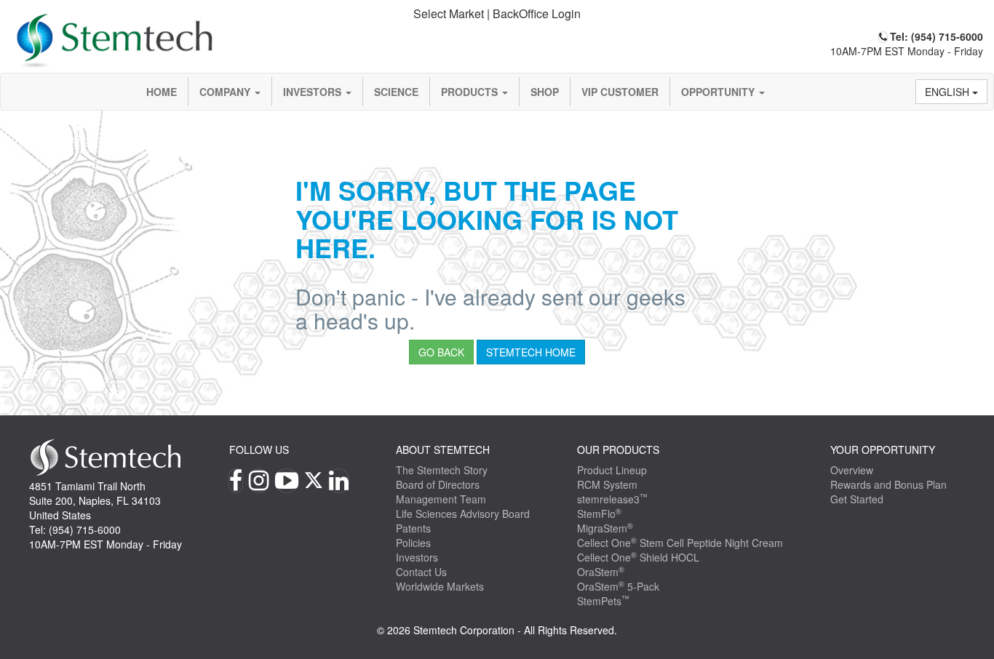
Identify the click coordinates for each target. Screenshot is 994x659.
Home (161, 91)
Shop (544, 91)
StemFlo (599, 513)
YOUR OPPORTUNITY (882, 449)
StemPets (603, 601)
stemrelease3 (612, 499)
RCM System (607, 484)
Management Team (441, 499)
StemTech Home (531, 352)
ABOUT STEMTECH (443, 449)
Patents (413, 528)
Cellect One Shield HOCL (638, 557)
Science (396, 91)
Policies (413, 542)
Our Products (618, 449)
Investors (313, 91)
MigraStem (605, 528)
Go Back (441, 352)
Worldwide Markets (440, 586)
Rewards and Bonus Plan (888, 484)
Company (226, 91)
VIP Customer (620, 91)
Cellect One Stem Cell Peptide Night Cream (680, 542)
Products (471, 91)
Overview (851, 470)
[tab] (497, 14)
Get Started (856, 499)
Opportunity (719, 91)
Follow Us (259, 449)
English (948, 91)
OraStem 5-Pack (618, 586)
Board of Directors (438, 484)
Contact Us (421, 571)
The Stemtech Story (442, 470)
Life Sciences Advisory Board (463, 513)
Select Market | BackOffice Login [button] (497, 13)
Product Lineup (612, 470)
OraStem (600, 571)
